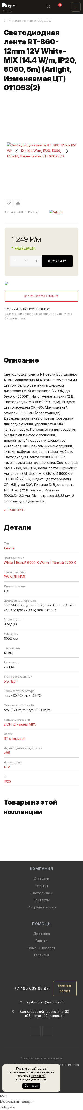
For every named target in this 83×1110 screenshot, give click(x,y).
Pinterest (47, 1031)
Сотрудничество (41, 907)
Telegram (10, 327)
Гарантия (41, 955)
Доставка (41, 933)
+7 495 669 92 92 (31, 988)
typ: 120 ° (11, 681)
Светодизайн (42, 893)
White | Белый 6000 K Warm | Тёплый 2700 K (40, 562)
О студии (41, 879)
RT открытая (14, 738)
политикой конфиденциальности (31, 1077)
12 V (7, 767)
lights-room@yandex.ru (45, 1002)
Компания (41, 868)
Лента (9, 548)
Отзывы (41, 886)
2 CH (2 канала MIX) (20, 724)
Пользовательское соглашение (42, 1058)
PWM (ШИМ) (14, 577)
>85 (7, 753)
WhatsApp (22, 327)
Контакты (41, 900)
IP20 (7, 781)
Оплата (41, 941)
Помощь (41, 924)
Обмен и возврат (41, 948)
